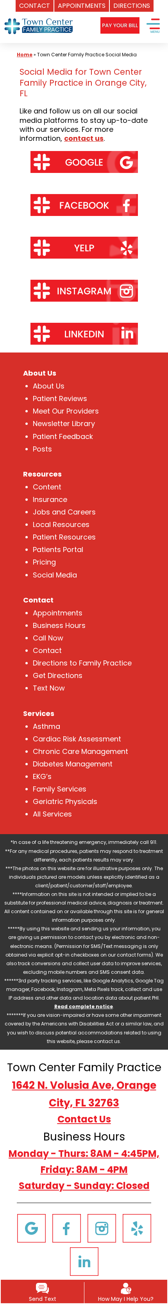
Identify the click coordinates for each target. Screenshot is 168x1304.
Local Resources (61, 524)
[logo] (39, 19)
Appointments (57, 613)
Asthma (46, 726)
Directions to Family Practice (82, 663)
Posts (42, 449)
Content (47, 487)
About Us (48, 386)
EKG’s (42, 776)
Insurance (50, 499)
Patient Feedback (63, 436)
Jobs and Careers (64, 512)
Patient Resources (64, 537)
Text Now (49, 688)
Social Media (55, 575)
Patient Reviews (60, 398)
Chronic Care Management (80, 751)
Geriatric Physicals (65, 801)
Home (24, 54)
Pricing (44, 562)
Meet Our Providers (66, 411)
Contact (47, 650)
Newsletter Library (64, 423)
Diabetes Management (73, 764)
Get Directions (57, 675)
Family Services (59, 789)
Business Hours (59, 625)
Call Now (48, 638)
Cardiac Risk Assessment (77, 739)
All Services (52, 814)
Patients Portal (58, 549)
